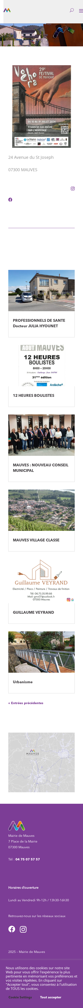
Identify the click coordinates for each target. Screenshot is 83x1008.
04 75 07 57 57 (27, 859)
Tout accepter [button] (50, 997)
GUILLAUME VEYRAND (33, 613)
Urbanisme (23, 682)
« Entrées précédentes (25, 703)
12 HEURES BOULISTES (33, 396)
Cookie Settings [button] (20, 997)
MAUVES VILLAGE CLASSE (36, 540)
